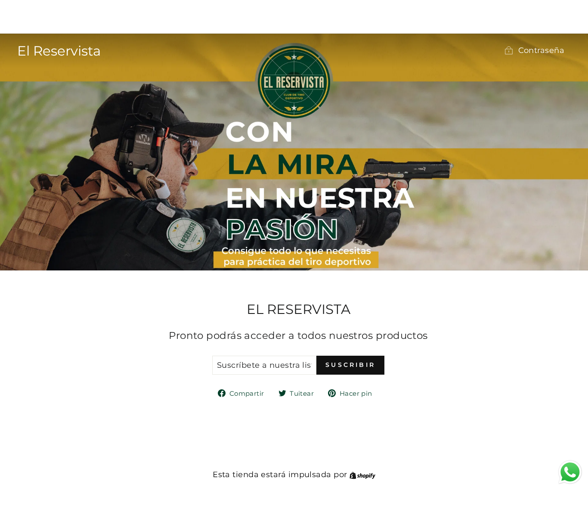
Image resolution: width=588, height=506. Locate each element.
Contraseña (541, 50)
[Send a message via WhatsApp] (570, 472)
